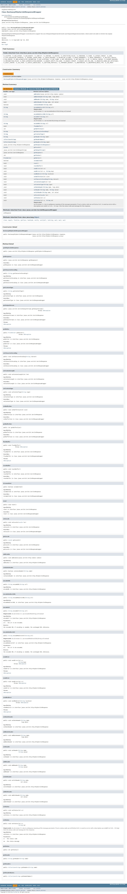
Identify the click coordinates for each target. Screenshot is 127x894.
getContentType (38, 134)
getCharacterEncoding (41, 131)
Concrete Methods (35, 89)
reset (35, 163)
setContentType (38, 184)
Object (36, 217)
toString (50, 220)
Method (23, 7)
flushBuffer (37, 126)
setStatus (37, 197)
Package (9, 2)
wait (56, 220)
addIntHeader (38, 102)
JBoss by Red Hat (15, 892)
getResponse (37, 152)
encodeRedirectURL (40, 114)
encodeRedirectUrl (40, 107)
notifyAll (43, 220)
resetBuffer (37, 166)
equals (10, 220)
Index (34, 2)
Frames (21, 4)
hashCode (30, 220)
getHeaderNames (38, 139)
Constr (17, 7)
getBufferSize (38, 128)
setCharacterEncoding (41, 179)
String (45, 96)
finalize (16, 220)
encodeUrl (37, 116)
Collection (7, 139)
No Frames (27, 4)
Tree (22, 2)
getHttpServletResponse (41, 144)
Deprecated (28, 2)
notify (36, 220)
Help (38, 2)
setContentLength (39, 182)
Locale (6, 147)
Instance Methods (20, 89)
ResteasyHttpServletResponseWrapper (15, 79)
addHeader (37, 99)
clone (5, 220)
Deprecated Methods (51, 89)
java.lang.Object (7, 15)
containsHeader (38, 104)
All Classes (37, 4)
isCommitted (37, 160)
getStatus (37, 155)
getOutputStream (39, 150)
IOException (46, 310)
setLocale (37, 195)
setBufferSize (38, 176)
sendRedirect (38, 174)
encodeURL (37, 123)
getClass (23, 220)
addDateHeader (38, 96)
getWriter (37, 158)
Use (19, 2)
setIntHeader (38, 192)
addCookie (37, 94)
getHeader (37, 136)
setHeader (37, 190)
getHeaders (37, 142)
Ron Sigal (5, 44)
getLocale (37, 147)
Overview (3, 2)
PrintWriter (7, 158)
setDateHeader (38, 187)
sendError (37, 168)
